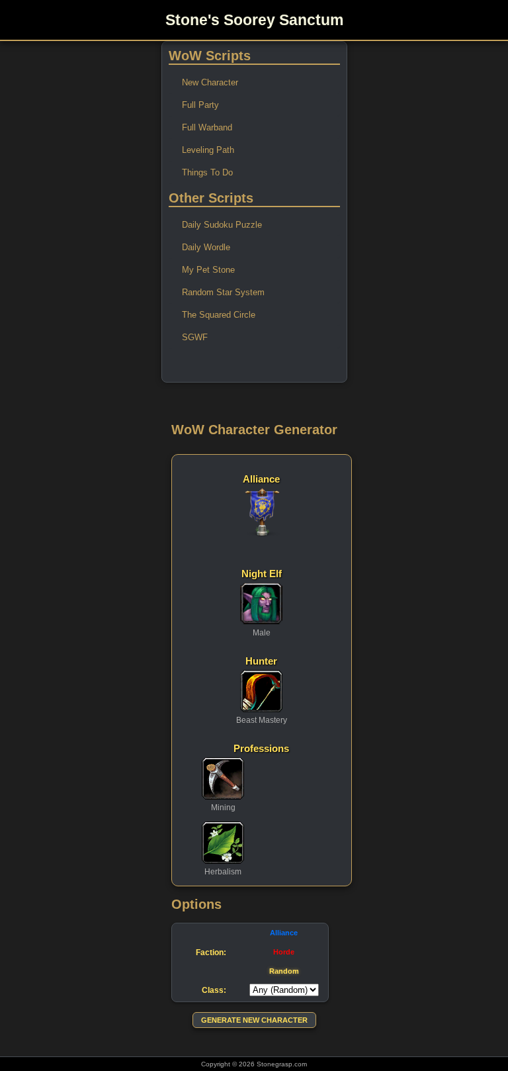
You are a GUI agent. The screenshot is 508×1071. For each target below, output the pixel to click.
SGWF (195, 337)
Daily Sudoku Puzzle (222, 225)
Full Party (200, 105)
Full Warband (207, 127)
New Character (210, 82)
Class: (214, 990)
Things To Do (207, 172)
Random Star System (223, 292)
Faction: (211, 952)
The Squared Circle (218, 315)
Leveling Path (208, 150)
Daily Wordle (206, 247)
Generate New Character (254, 1020)
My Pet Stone (208, 270)
